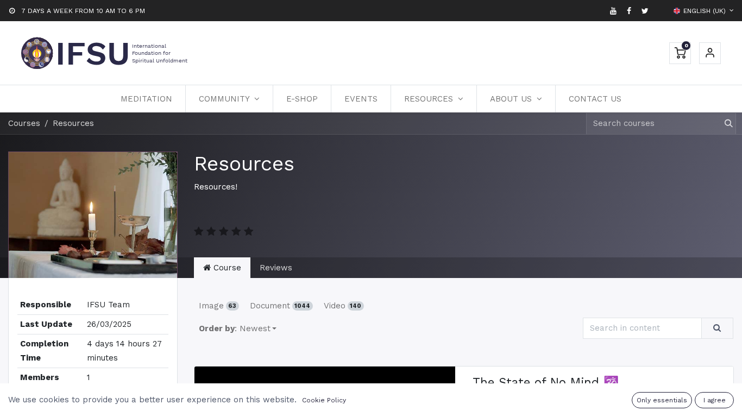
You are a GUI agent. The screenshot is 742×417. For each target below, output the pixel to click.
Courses (24, 123)
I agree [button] (714, 400)
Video (343, 306)
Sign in (710, 53)
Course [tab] (226, 268)
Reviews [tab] (276, 268)
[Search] (723, 123)
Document (280, 306)
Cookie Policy (324, 400)
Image (218, 306)
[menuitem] (146, 98)
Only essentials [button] (662, 400)
